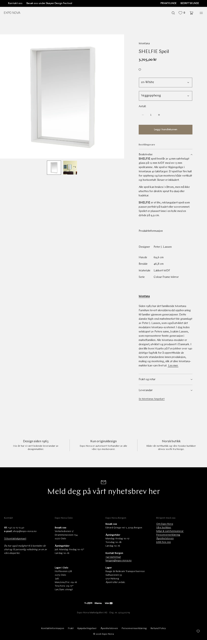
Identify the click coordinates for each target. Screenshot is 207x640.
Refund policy (158, 628)
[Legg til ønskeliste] (165, 69)
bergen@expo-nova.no (119, 560)
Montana (144, 43)
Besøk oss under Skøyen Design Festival (49, 3)
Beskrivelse (146, 154)
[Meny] (198, 13)
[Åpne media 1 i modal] (62, 96)
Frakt (71, 628)
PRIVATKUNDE (168, 3)
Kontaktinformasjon (52, 628)
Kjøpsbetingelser (87, 628)
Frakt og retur (147, 379)
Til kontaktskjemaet (15, 538)
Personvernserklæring (134, 628)
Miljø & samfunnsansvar (170, 531)
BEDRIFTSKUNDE (190, 3)
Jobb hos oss (163, 542)
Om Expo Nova (164, 524)
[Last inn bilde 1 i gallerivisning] (54, 168)
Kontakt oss (15, 3)
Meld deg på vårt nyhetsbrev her (103, 492)
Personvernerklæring (168, 535)
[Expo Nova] (12, 13)
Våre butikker (163, 527)
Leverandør (146, 390)
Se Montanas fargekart (152, 399)
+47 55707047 (113, 557)
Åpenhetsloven (165, 538)
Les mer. (173, 365)
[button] (173, 13)
